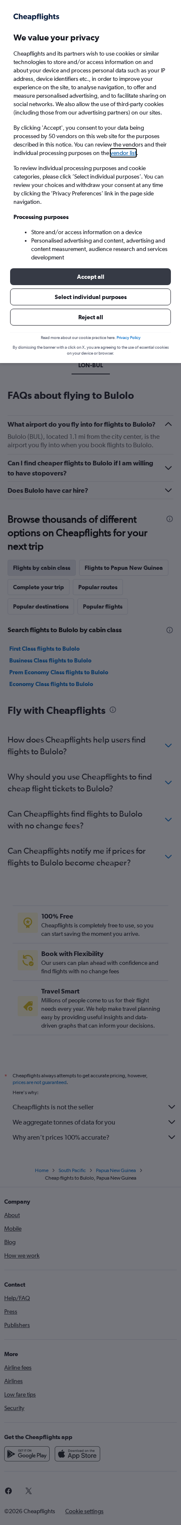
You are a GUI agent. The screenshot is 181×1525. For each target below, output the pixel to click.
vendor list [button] (123, 153)
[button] (90, 276)
